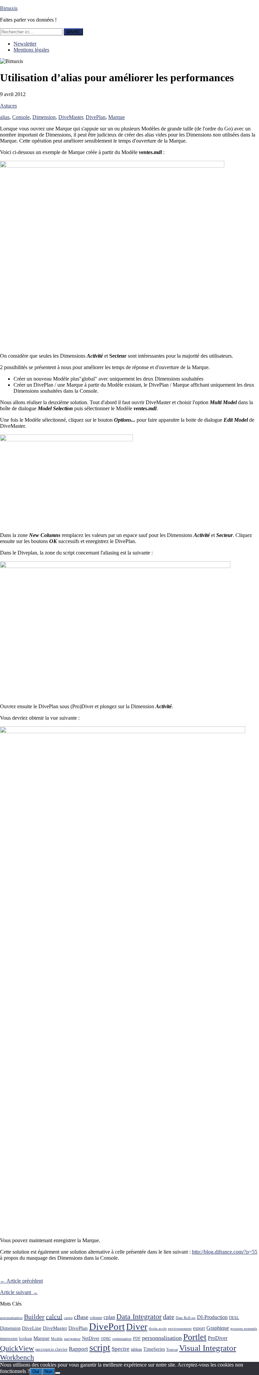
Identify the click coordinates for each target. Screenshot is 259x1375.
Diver (136, 1327)
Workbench (17, 1357)
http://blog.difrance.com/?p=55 (224, 1252)
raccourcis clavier (51, 1349)
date (168, 1316)
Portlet (194, 1337)
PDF (137, 1338)
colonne (96, 1318)
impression (9, 1338)
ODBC (106, 1339)
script (99, 1347)
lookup (25, 1338)
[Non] (57, 1373)
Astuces (8, 106)
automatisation (11, 1318)
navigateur (72, 1339)
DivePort (107, 1326)
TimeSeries (154, 1349)
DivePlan (96, 117)
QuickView (17, 1348)
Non (48, 1371)
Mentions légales (31, 50)
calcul (54, 1316)
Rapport (78, 1349)
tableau (136, 1349)
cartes (68, 1318)
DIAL (234, 1317)
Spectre (121, 1349)
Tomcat (172, 1349)
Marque (116, 117)
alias (4, 117)
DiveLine (31, 1328)
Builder (34, 1316)
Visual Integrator (207, 1348)
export (199, 1328)
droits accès (158, 1329)
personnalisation (162, 1338)
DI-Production (212, 1317)
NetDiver (90, 1338)
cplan (109, 1317)
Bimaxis (9, 8)
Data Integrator (139, 1316)
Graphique (217, 1328)
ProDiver (217, 1338)
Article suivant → (19, 1292)
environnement (180, 1329)
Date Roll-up (186, 1318)
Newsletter (24, 44)
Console (21, 117)
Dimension (44, 117)
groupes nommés (243, 1329)
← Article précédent (21, 1281)
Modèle (57, 1339)
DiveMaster (70, 117)
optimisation (122, 1339)
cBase (81, 1317)
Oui (35, 1371)
